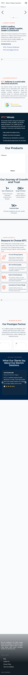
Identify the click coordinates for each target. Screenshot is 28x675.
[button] (2, 12)
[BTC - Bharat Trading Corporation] (11, 3)
